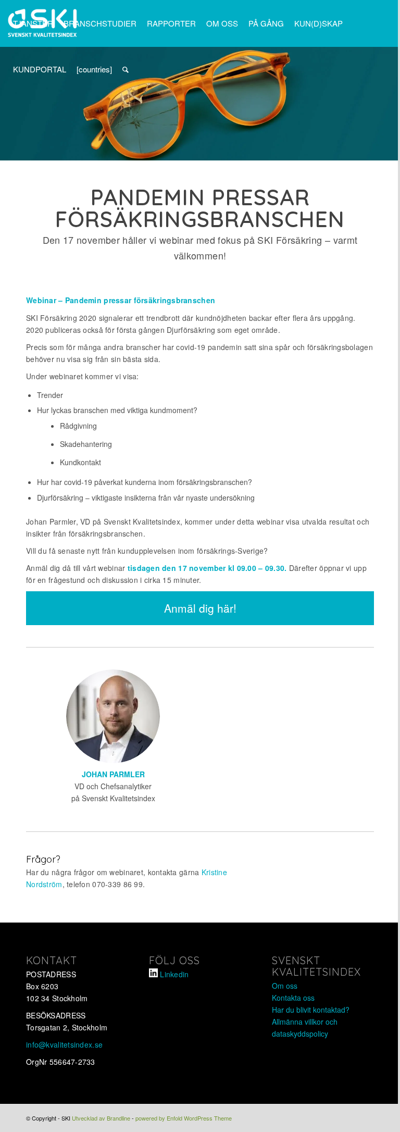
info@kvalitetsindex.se (64, 1044)
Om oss (284, 985)
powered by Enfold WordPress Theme (183, 1118)
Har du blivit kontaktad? (310, 1009)
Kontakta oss (293, 997)
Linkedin (174, 974)
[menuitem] (33, 23)
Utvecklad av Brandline (101, 1118)
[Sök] (125, 69)
